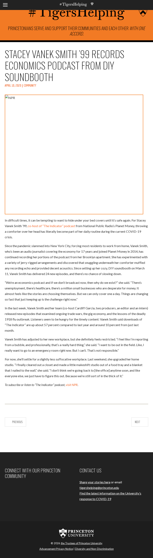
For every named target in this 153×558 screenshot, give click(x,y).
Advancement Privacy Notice (56, 548)
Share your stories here (94, 482)
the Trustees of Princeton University (81, 543)
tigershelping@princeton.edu (99, 488)
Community (30, 85)
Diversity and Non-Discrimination (94, 548)
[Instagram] (10, 488)
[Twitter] (15, 488)
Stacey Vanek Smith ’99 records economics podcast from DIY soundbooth (64, 65)
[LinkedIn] (20, 488)
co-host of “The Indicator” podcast (51, 226)
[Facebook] (5, 488)
